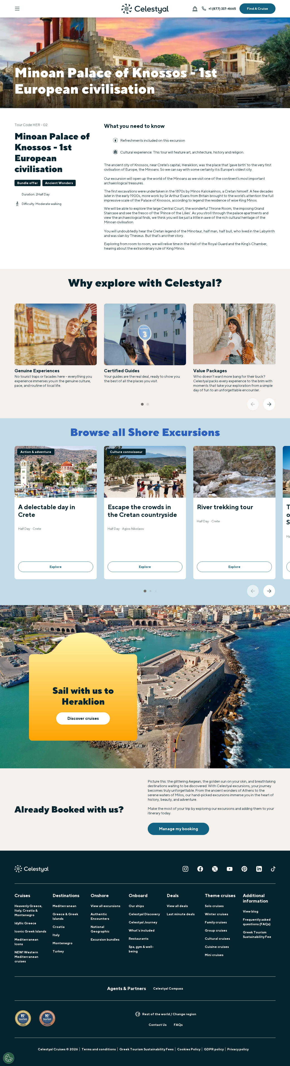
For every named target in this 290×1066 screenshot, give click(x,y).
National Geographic (100, 929)
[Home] (145, 9)
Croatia (59, 927)
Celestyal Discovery (144, 914)
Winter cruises (216, 914)
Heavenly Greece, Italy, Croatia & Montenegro (28, 910)
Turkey (58, 951)
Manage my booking (178, 828)
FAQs (178, 1025)
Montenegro (62, 943)
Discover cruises (83, 718)
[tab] (142, 404)
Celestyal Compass (168, 988)
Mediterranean (64, 906)
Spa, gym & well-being (141, 949)
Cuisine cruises (217, 947)
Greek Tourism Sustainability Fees (146, 1049)
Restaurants (138, 938)
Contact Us (158, 1025)
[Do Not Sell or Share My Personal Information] (8, 1058)
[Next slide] (269, 404)
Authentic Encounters (100, 916)
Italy (56, 935)
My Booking (195, 8)
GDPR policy (214, 1049)
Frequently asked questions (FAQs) (257, 922)
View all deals (177, 906)
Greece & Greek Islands (65, 916)
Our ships (136, 906)
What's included (142, 930)
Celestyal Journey (143, 922)
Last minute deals (181, 914)
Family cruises (216, 922)
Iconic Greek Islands (30, 931)
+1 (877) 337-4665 (222, 8)
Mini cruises (214, 955)
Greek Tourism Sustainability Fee (257, 934)
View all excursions (105, 906)
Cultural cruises (217, 938)
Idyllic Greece (25, 923)
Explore (56, 567)
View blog (250, 911)
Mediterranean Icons (26, 942)
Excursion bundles (105, 939)
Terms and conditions (99, 1049)
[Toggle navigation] (17, 9)
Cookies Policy (188, 1049)
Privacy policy (238, 1049)
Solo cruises (214, 906)
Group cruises (216, 930)
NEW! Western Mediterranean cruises (26, 956)
